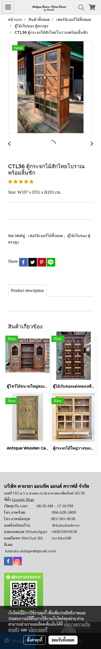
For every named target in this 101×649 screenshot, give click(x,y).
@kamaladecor (66, 525)
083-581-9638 (63, 519)
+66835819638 (64, 531)
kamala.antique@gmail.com (30, 551)
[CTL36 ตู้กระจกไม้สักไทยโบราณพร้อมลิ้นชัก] (50, 87)
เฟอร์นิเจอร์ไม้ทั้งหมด (46, 235)
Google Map (23, 499)
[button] (79, 7)
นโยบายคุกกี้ (38, 629)
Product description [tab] (27, 290)
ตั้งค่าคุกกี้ (34, 639)
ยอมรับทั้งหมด (63, 639)
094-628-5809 (64, 512)
